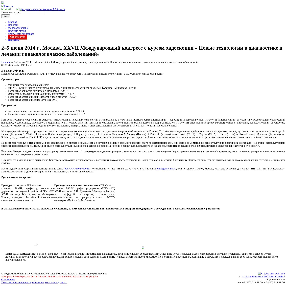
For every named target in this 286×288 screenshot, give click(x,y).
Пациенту (13, 39)
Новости (13, 24)
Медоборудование (18, 27)
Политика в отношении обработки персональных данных (34, 282)
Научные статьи (17, 30)
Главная (12, 22)
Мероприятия (17, 36)
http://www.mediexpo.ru (76, 168)
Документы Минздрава (21, 33)
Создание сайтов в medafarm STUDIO (263, 276)
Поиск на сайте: (10, 12)
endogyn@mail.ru (166, 168)
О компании (8, 279)
